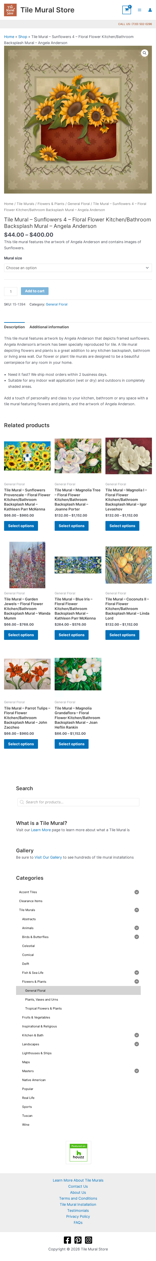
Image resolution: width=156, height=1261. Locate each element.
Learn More (41, 830)
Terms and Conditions (78, 1198)
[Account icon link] (150, 10)
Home (9, 37)
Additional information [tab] (49, 327)
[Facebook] (67, 1240)
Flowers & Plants (51, 204)
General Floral (79, 204)
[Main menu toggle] (139, 9)
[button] (144, 53)
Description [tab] (14, 327)
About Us (78, 1192)
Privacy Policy (78, 1216)
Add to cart (34, 291)
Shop (22, 37)
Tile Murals (25, 204)
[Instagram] (88, 1240)
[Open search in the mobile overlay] (78, 802)
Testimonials (78, 1210)
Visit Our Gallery (48, 857)
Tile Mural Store (47, 9)
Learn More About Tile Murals (78, 1180)
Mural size (13, 258)
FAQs (78, 1222)
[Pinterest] (78, 1240)
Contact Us (78, 1186)
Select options (21, 526)
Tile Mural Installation (78, 1204)
